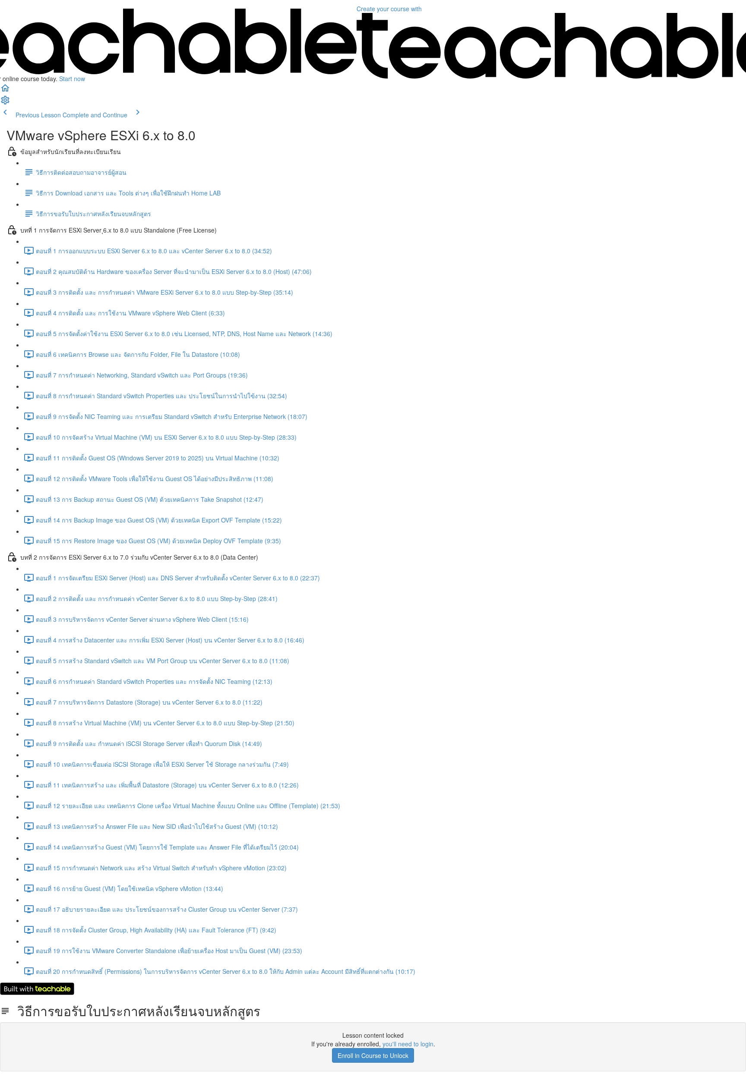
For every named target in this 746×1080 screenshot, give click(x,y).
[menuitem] (5, 102)
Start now (72, 78)
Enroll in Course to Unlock (373, 1055)
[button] (5, 90)
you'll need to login (407, 1043)
